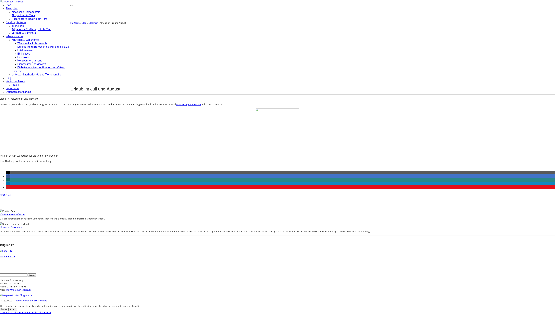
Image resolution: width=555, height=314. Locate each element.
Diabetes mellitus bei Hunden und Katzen (41, 67)
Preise (15, 85)
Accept (13, 309)
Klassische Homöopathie (26, 12)
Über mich (17, 71)
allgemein (93, 22)
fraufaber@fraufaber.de (188, 104)
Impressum (12, 88)
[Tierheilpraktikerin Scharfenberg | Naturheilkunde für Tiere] (11, 1)
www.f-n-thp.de (7, 256)
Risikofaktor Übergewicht (31, 64)
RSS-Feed (5, 195)
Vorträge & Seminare (24, 32)
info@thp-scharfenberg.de (18, 289)
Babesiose (23, 57)
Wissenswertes (14, 36)
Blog (8, 78)
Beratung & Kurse (16, 22)
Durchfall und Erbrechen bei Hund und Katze (43, 46)
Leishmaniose (25, 50)
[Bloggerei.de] (16, 295)
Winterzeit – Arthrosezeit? (32, 43)
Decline (4, 309)
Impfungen (18, 26)
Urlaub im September (11, 227)
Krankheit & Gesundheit (25, 39)
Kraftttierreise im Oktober (12, 214)
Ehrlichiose (23, 53)
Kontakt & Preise (15, 81)
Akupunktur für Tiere (23, 15)
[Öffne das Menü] (71, 5)
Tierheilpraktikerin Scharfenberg (31, 300)
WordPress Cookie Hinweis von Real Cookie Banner (25, 312)
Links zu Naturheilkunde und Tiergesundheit (37, 74)
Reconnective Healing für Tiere (29, 18)
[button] (8, 172)
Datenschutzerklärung (18, 92)
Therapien (11, 8)
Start (8, 5)
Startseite (75, 22)
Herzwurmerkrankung (29, 60)
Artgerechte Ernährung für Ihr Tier (31, 29)
